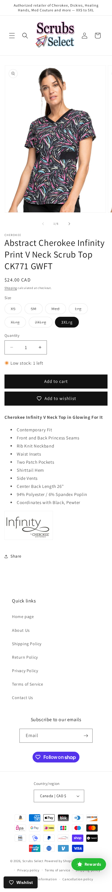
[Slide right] (69, 223)
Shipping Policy (27, 643)
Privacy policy (28, 870)
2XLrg (44, 323)
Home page (23, 616)
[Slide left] (43, 223)
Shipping (10, 288)
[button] (12, 35)
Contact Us (22, 697)
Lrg (81, 310)
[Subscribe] (85, 736)
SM (37, 310)
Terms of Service (27, 684)
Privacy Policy (25, 670)
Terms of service (57, 870)
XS (16, 310)
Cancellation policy (77, 879)
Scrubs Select (33, 861)
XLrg (18, 323)
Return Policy (25, 657)
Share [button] (16, 556)
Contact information (40, 879)
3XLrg (67, 322)
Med (58, 310)
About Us (21, 630)
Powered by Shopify (60, 861)
